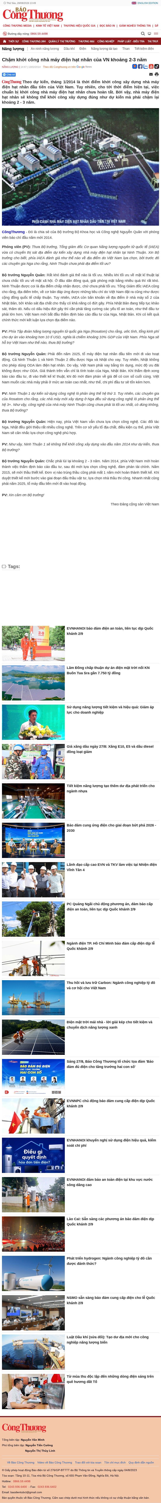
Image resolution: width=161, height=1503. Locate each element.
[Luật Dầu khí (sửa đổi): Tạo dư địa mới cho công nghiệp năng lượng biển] (33, 1352)
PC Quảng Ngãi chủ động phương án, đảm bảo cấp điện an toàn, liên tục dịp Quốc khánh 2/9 (110, 906)
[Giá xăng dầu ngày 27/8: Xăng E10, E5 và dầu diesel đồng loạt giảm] (33, 761)
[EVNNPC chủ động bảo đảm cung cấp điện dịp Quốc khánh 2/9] (33, 1116)
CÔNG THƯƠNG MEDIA (17, 25)
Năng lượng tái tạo (104, 48)
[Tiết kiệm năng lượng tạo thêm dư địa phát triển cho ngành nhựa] (33, 801)
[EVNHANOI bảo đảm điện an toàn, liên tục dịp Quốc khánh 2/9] (33, 643)
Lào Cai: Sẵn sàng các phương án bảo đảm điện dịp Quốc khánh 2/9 (110, 1221)
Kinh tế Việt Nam (47, 25)
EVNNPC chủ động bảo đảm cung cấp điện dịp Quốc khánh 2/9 (111, 1103)
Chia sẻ (10, 74)
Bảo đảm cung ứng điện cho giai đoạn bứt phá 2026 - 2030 (111, 827)
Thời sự (13, 41)
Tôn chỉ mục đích (115, 1462)
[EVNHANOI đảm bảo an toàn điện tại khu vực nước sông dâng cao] (33, 1194)
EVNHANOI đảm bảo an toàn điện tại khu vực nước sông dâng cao (110, 1182)
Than (126, 48)
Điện (83, 48)
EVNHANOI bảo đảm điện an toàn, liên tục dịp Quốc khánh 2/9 (110, 631)
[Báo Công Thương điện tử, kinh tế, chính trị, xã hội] (33, 13)
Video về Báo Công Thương (54, 1462)
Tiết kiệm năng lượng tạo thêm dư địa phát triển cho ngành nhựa (111, 788)
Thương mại (86, 41)
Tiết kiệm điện (144, 48)
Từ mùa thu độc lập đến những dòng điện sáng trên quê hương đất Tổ (110, 1379)
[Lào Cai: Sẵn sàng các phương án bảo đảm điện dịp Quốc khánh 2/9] (33, 1234)
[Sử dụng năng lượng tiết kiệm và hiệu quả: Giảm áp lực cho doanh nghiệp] (33, 722)
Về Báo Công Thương (20, 1462)
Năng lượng (13, 49)
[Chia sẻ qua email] (151, 74)
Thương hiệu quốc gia (79, 25)
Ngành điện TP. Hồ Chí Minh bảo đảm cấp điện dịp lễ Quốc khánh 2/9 (111, 946)
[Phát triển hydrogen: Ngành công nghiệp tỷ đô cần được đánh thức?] (33, 1273)
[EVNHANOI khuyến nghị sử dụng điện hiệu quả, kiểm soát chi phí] (33, 1155)
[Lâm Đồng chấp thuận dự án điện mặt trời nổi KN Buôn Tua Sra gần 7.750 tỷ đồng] (33, 682)
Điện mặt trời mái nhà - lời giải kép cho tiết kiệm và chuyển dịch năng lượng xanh (109, 1024)
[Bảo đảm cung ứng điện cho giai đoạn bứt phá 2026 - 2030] (33, 840)
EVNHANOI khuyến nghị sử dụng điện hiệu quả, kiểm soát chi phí (111, 1142)
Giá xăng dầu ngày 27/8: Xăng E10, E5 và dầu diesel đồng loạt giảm (110, 749)
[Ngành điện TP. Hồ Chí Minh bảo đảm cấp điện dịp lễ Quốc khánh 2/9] (33, 958)
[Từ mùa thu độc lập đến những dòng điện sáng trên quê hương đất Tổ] (33, 1391)
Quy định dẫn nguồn (141, 1462)
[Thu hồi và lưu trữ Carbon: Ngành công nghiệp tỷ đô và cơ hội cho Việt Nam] (33, 997)
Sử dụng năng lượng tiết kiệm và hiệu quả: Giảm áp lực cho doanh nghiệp (110, 709)
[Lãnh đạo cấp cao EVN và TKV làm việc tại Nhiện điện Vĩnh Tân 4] (33, 879)
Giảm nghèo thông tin (135, 25)
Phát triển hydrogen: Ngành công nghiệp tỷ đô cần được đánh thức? (109, 1261)
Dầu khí (69, 48)
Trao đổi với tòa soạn (88, 1462)
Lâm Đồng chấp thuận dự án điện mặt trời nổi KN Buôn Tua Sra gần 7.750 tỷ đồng (108, 670)
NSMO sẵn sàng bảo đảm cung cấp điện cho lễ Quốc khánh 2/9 (111, 1300)
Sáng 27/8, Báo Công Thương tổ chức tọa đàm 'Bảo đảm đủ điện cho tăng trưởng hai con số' (110, 1064)
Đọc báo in (107, 25)
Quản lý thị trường (61, 41)
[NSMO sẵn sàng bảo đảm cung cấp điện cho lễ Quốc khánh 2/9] (33, 1312)
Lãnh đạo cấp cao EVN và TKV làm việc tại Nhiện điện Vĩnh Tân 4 (112, 867)
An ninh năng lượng (45, 48)
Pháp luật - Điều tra (131, 41)
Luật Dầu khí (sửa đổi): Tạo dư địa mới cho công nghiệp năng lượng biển (108, 1339)
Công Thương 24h (34, 41)
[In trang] (156, 74)
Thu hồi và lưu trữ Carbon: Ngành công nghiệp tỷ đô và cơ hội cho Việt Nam (111, 985)
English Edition (148, 3)
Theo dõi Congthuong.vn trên (59, 66)
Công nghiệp (105, 41)
